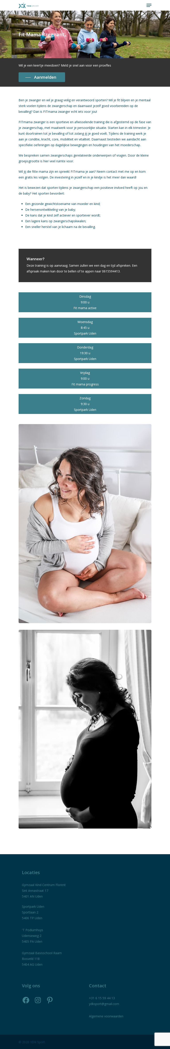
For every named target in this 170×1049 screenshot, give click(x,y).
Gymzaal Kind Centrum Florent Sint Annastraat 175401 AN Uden (44, 890)
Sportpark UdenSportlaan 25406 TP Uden (33, 912)
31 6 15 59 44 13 (103, 998)
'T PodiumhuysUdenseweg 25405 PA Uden (32, 936)
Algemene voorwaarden (106, 1016)
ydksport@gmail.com (104, 1004)
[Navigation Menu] (149, 5)
